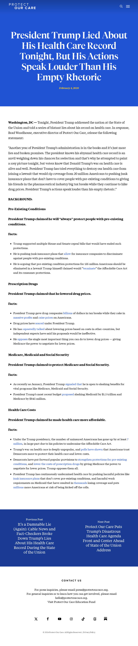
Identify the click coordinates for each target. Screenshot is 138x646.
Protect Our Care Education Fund (74, 602)
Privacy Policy (89, 632)
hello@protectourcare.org (71, 598)
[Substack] (105, 621)
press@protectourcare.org (92, 589)
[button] (128, 6)
